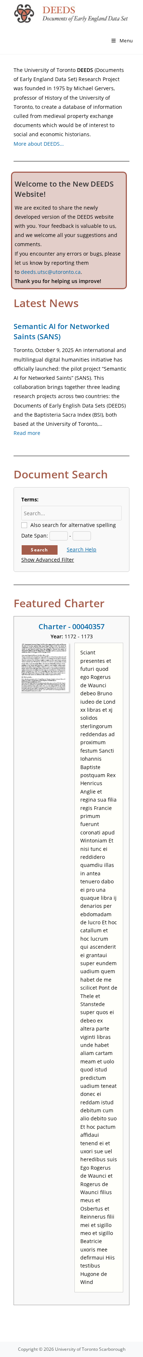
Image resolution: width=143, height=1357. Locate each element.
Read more (27, 432)
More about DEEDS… (39, 143)
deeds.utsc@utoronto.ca (51, 271)
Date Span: (34, 535)
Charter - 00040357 (71, 626)
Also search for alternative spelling (73, 524)
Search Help (81, 549)
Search (39, 550)
